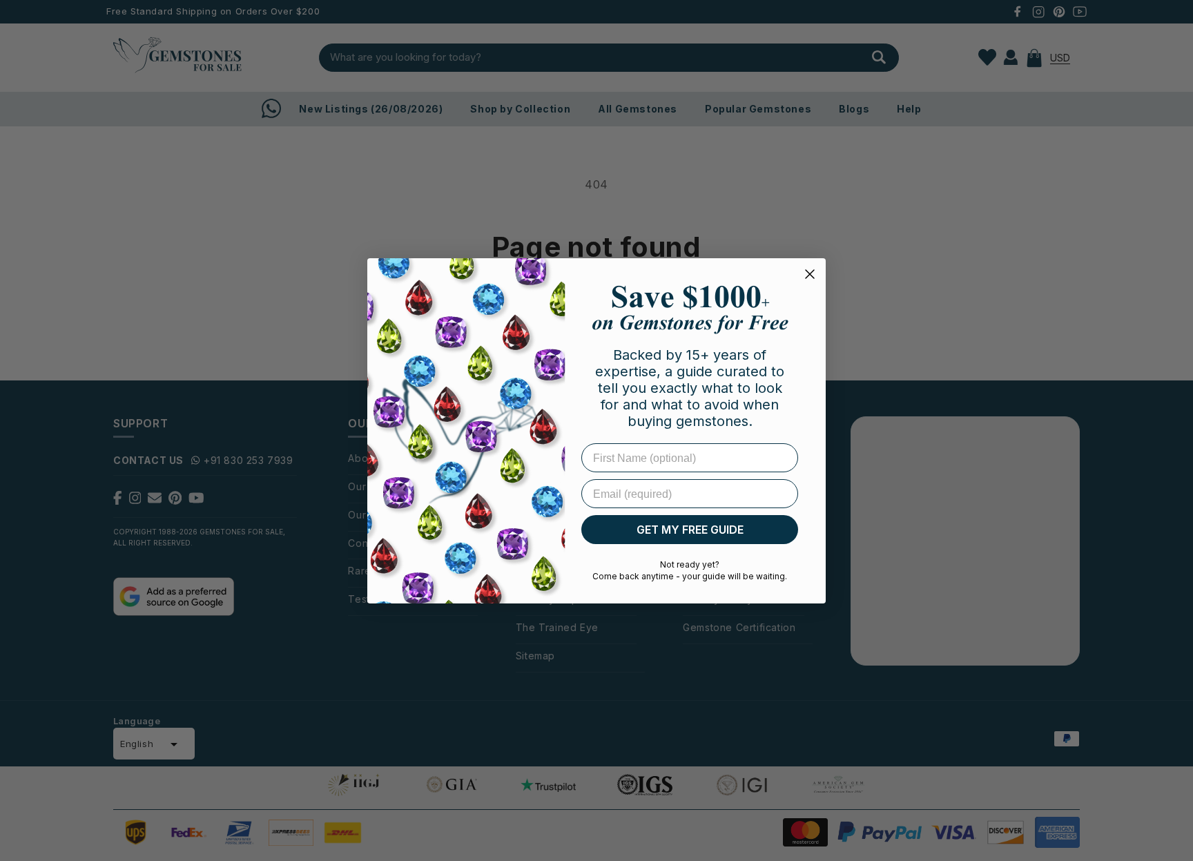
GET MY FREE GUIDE (690, 529)
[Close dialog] (809, 274)
